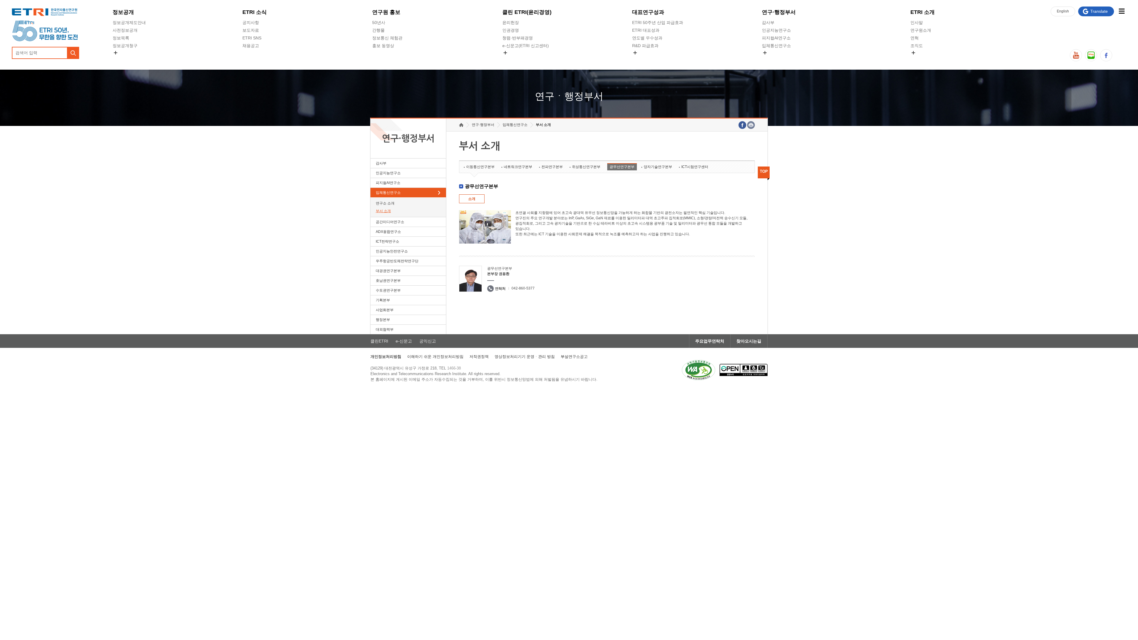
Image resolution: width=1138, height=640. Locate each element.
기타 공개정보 (923, 59)
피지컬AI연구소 (776, 38)
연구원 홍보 (386, 12)
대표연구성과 (648, 12)
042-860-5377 (523, 288)
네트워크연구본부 (518, 167)
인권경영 (510, 30)
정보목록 (121, 38)
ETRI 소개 (922, 12)
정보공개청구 (125, 45)
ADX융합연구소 (388, 232)
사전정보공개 (125, 30)
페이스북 (1106, 55)
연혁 (914, 38)
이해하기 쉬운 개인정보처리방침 (435, 356)
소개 (471, 199)
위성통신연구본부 (586, 167)
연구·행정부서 (779, 12)
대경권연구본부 (388, 271)
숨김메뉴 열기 (116, 53)
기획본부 (383, 300)
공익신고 (510, 59)
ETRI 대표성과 (645, 30)
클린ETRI (379, 341)
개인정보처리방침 (385, 356)
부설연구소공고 (574, 356)
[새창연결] (742, 125)
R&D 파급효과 (645, 45)
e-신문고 (404, 341)
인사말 (916, 22)
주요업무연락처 (709, 341)
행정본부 (383, 320)
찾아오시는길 (748, 341)
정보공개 (123, 12)
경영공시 (121, 59)
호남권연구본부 (388, 281)
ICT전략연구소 (387, 241)
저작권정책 (479, 356)
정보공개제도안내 (129, 22)
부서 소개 (383, 211)
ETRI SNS (251, 38)
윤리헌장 (510, 22)
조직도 (916, 45)
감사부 (768, 22)
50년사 (378, 22)
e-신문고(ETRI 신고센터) (525, 45)
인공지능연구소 (776, 30)
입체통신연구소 (776, 45)
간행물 (378, 30)
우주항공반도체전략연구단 (397, 261)
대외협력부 (385, 329)
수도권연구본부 (388, 290)
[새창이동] (698, 370)
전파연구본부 (552, 167)
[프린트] (751, 125)
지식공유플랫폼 (646, 59)
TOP (764, 171)
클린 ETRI (527, 12)
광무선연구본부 (622, 167)
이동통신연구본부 (480, 167)
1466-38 (454, 368)
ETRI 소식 (254, 12)
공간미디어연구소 (778, 59)
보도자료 (250, 30)
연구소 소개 (385, 203)
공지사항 (250, 22)
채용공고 (250, 45)
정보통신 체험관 (387, 38)
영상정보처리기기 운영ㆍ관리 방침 (525, 356)
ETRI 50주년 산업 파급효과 (657, 22)
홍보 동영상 (383, 45)
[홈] (461, 124)
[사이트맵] (1121, 11)
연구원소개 (920, 30)
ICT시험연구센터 (694, 167)
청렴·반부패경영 (517, 38)
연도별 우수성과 (647, 38)
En (1063, 11)
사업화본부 (385, 310)
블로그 (1091, 55)
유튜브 (1076, 55)
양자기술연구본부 (658, 167)
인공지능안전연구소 (392, 251)
